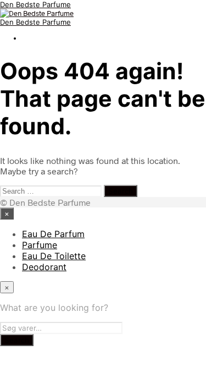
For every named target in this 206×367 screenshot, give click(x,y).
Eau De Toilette (54, 255)
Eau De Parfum (53, 233)
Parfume (39, 244)
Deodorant (44, 266)
